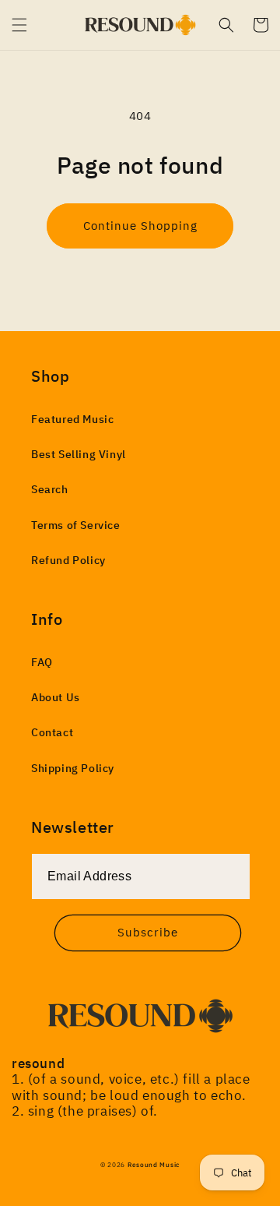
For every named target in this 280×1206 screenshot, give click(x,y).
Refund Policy (68, 560)
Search (49, 489)
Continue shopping (140, 225)
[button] (19, 25)
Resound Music (154, 1164)
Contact (52, 732)
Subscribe (147, 932)
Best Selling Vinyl (78, 454)
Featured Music (72, 419)
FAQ (42, 662)
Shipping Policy (72, 768)
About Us (55, 697)
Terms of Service (76, 525)
